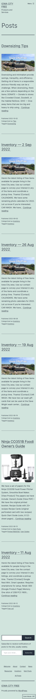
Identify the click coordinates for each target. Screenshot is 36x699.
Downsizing (11, 124)
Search (28, 638)
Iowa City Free (10, 685)
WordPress (22, 691)
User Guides (25, 532)
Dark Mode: (27, 696)
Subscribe (28, 653)
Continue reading (23, 519)
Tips (14, 121)
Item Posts (17, 529)
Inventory (16, 221)
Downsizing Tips (14, 46)
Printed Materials (13, 532)
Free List (10, 609)
